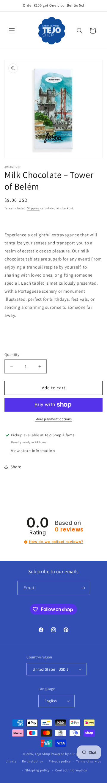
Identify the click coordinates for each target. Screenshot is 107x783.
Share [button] (15, 466)
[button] (11, 30)
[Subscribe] (83, 588)
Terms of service (88, 761)
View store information (33, 450)
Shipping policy (37, 770)
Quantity (11, 354)
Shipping (33, 208)
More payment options (53, 419)
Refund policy (32, 761)
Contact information (71, 770)
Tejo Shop (42, 754)
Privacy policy (60, 761)
